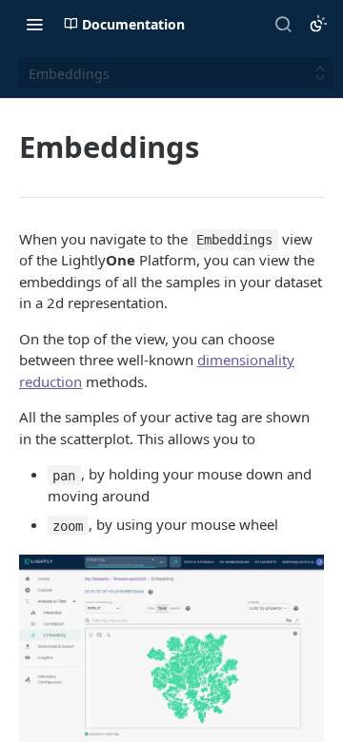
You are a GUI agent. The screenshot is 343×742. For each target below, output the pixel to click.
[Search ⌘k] (283, 24)
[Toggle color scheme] (318, 24)
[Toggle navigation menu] (34, 24)
